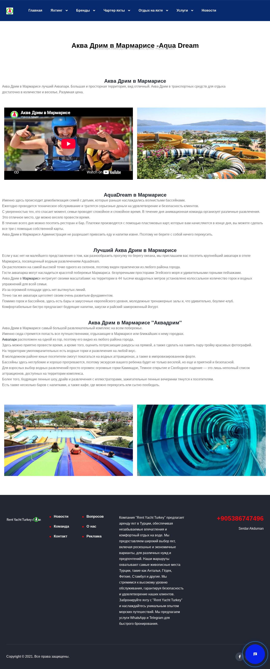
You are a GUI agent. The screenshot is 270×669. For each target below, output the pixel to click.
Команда (61, 526)
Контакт (60, 536)
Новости (209, 10)
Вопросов (95, 516)
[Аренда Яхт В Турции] (9, 10)
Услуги (182, 10)
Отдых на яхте (151, 10)
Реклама (93, 536)
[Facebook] (239, 656)
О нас (91, 526)
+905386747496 (240, 518)
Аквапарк (9, 339)
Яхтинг (56, 10)
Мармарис (31, 278)
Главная (35, 10)
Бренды (83, 10)
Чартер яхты (114, 10)
